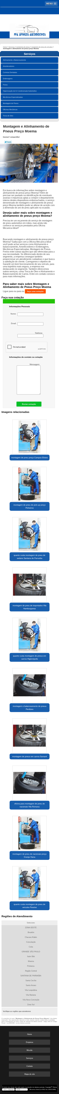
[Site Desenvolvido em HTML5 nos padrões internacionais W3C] (21, 1089)
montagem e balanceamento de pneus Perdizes (29, 707)
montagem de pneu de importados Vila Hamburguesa (29, 607)
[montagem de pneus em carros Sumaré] (29, 734)
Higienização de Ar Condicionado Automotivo (20, 91)
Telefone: (39, 333)
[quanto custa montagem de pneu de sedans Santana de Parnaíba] (29, 533)
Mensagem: (35, 364)
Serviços (29, 53)
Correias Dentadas (10, 72)
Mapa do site (29, 1074)
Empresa (29, 1042)
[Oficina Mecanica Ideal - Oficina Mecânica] (29, 29)
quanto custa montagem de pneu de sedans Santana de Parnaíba (29, 556)
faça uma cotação (35, 291)
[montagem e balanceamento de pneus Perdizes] (29, 684)
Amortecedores (8, 66)
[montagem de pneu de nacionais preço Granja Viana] (29, 832)
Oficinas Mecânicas (10, 110)
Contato (29, 1066)
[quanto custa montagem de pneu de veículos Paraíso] (29, 882)
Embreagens (7, 79)
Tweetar (8, 142)
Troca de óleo (8, 116)
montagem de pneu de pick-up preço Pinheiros (29, 506)
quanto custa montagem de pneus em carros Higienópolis (29, 657)
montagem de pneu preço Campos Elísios (29, 457)
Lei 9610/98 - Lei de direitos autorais (18, 1023)
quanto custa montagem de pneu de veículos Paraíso (29, 905)
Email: (14, 323)
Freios (5, 85)
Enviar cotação (29, 404)
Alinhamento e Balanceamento (14, 60)
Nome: (14, 314)
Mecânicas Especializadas (13, 97)
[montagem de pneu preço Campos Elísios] (29, 436)
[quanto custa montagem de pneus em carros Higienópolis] (29, 634)
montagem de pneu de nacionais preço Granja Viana (29, 855)
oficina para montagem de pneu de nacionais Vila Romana (29, 805)
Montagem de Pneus (10, 103)
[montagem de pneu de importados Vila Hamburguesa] (29, 583)
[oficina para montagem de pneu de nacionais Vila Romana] (29, 782)
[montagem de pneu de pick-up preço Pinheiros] (29, 483)
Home (29, 1034)
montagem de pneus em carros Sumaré (29, 756)
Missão (29, 1050)
